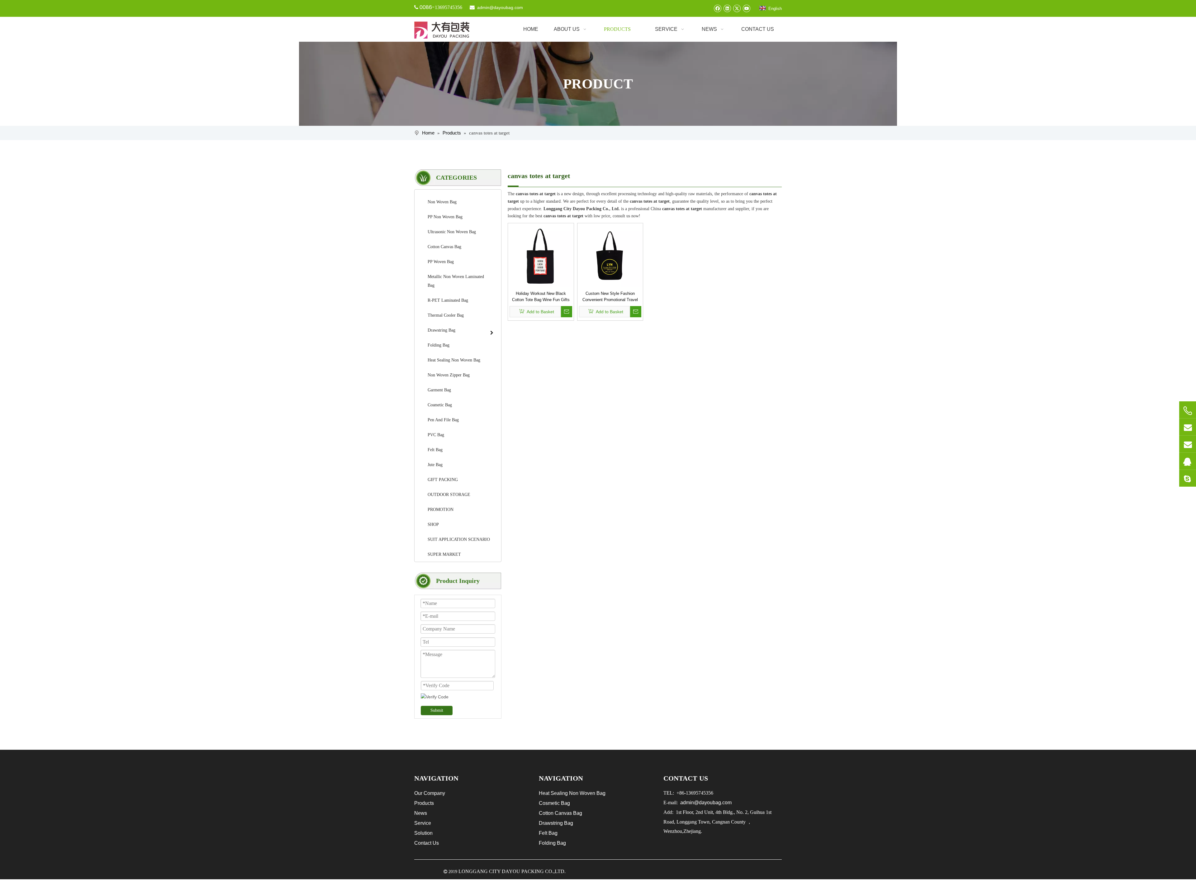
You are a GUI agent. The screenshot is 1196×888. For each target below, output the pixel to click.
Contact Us (426, 843)
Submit (436, 710)
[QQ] (1187, 461)
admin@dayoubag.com (499, 7)
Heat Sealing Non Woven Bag (572, 793)
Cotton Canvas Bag (560, 813)
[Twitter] (737, 8)
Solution (423, 833)
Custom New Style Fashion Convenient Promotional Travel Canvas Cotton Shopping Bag (610, 297)
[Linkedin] (727, 8)
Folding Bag (552, 843)
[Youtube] (746, 8)
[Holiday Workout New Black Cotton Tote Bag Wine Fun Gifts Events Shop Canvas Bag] (541, 255)
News (420, 813)
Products (424, 803)
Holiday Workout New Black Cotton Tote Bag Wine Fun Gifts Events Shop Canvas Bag (541, 297)
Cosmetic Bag (554, 803)
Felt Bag (548, 833)
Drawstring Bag (556, 823)
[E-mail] (1187, 427)
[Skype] (1187, 478)
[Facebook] (717, 8)
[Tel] (1187, 410)
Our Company (429, 793)
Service (422, 823)
